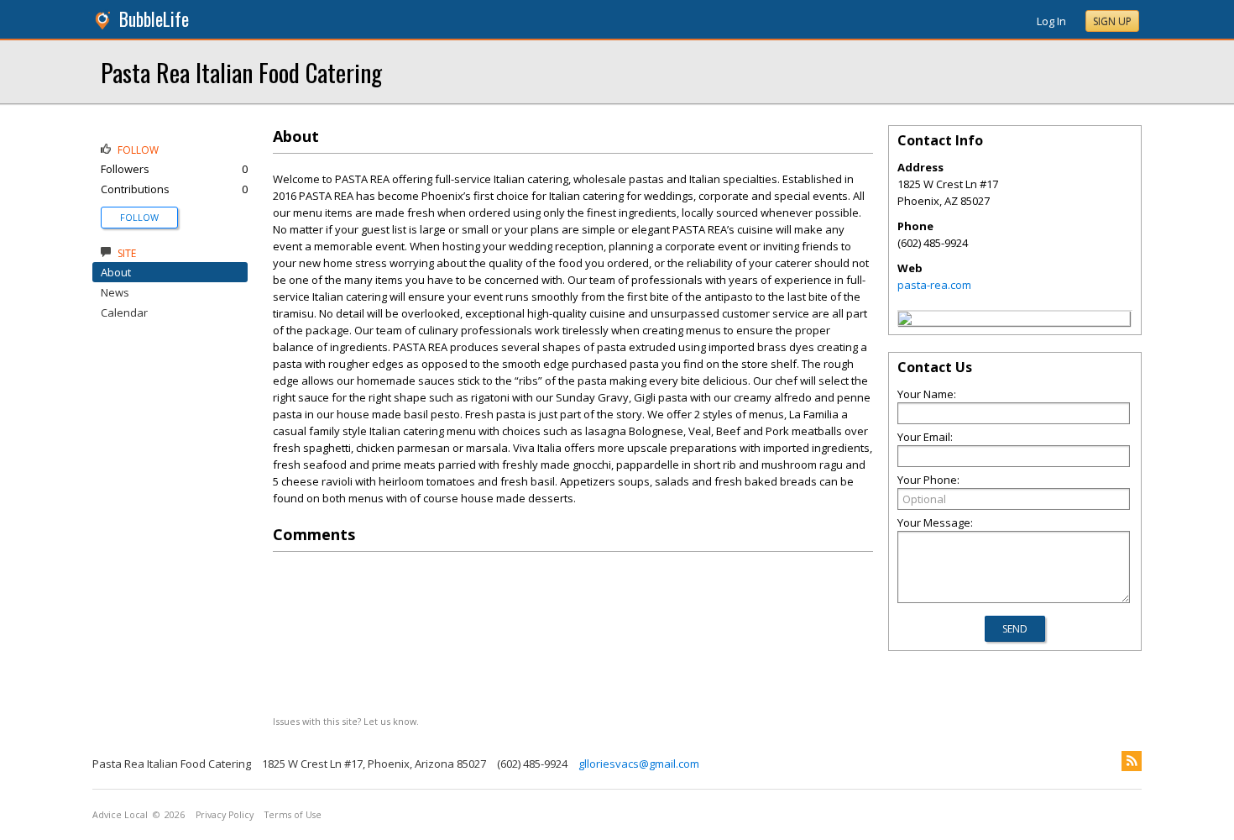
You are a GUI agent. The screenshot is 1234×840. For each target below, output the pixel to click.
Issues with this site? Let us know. (346, 721)
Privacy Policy (225, 815)
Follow (139, 217)
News (115, 292)
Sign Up (1112, 21)
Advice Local (120, 815)
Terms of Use (293, 815)
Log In (1051, 21)
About (116, 272)
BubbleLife (154, 19)
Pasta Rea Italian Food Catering (241, 72)
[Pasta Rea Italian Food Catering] (905, 320)
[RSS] (1132, 761)
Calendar (124, 312)
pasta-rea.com (934, 284)
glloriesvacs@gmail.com (638, 763)
